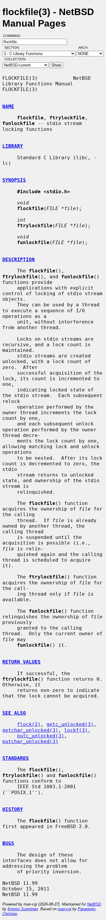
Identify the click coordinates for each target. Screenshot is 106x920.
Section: (13, 47)
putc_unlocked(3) (40, 736)
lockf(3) (76, 730)
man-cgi (64, 909)
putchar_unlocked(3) (30, 741)
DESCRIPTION (18, 259)
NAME (8, 106)
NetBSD (94, 904)
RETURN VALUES (21, 662)
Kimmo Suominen (23, 909)
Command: (13, 36)
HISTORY (12, 809)
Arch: (86, 47)
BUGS (8, 843)
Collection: (15, 59)
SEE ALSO (14, 713)
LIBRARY (12, 146)
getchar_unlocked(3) (30, 730)
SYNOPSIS (14, 180)
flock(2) (29, 724)
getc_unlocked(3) (70, 724)
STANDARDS (15, 758)
